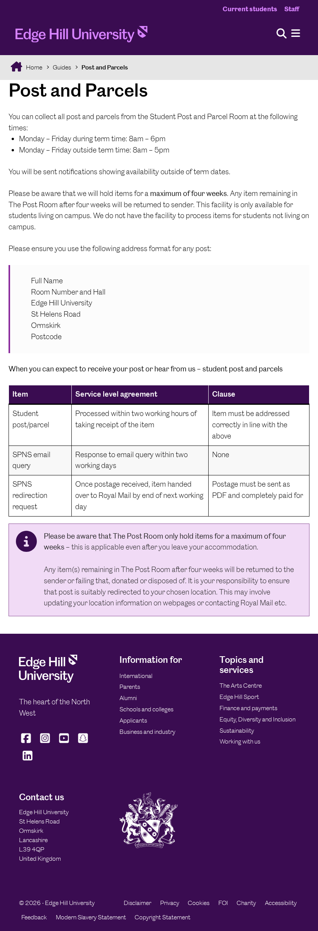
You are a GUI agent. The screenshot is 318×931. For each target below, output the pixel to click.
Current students (250, 9)
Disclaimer (137, 903)
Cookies (198, 903)
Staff (291, 9)
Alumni (128, 698)
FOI (223, 903)
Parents (129, 686)
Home (33, 67)
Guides (62, 67)
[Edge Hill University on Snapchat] (83, 743)
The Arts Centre (240, 685)
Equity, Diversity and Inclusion (257, 719)
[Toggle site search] (281, 34)
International (135, 676)
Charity (246, 903)
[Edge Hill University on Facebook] (27, 743)
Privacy (169, 903)
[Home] (81, 36)
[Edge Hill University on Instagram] (45, 743)
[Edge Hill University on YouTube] (64, 743)
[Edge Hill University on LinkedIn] (27, 760)
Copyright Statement (162, 917)
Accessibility (281, 903)
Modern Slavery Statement (91, 917)
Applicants (133, 720)
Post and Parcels (104, 67)
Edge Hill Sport (239, 696)
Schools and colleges (146, 709)
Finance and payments (248, 708)
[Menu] (295, 33)
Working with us (239, 741)
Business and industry (147, 731)
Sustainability (236, 730)
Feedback (34, 917)
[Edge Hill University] (48, 680)
